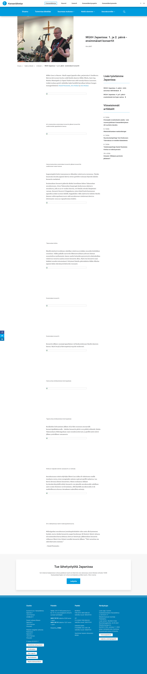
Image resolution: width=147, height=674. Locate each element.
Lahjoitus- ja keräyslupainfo (108, 639)
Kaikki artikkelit (28, 66)
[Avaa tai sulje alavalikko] (73, 11)
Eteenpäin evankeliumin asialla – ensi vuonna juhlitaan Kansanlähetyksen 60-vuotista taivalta (116, 122)
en (144, 3)
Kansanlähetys (51, 3)
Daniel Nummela (64, 85)
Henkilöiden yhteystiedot (35, 645)
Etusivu (19, 66)
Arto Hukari (75, 85)
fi (140, 3)
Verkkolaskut (31, 649)
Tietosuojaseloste (106, 635)
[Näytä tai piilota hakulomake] (124, 11)
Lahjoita (73, 581)
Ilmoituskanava (32, 657)
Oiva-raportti (31, 653)
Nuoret (63, 3)
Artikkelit (39, 66)
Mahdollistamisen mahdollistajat (115, 131)
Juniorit (74, 3)
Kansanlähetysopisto (89, 3)
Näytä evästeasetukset (34, 661)
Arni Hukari (84, 85)
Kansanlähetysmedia (109, 3)
